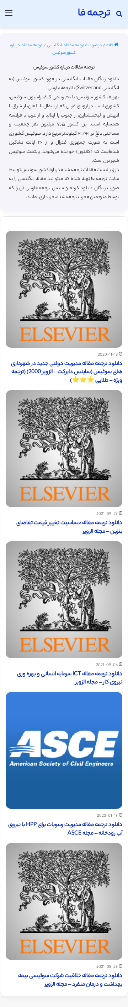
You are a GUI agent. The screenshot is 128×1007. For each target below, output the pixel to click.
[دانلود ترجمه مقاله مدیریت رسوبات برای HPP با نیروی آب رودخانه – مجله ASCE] (64, 750)
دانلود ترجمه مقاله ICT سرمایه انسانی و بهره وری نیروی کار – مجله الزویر (69, 678)
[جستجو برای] (119, 17)
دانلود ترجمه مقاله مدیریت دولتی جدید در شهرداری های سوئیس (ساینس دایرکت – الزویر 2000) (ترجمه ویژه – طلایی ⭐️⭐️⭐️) (66, 373)
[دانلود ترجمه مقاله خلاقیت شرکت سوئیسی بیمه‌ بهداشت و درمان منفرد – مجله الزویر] (64, 901)
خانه (110, 45)
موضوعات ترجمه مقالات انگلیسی (74, 45)
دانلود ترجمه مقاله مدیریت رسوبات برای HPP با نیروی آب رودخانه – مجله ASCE (65, 829)
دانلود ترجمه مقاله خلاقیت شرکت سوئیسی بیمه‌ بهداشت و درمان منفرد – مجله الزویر (70, 980)
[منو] (8, 17)
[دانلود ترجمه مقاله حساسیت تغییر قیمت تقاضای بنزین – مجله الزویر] (64, 448)
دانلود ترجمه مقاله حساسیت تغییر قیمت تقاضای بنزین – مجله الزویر (69, 527)
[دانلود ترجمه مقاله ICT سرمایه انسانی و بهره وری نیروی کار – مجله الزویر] (64, 599)
